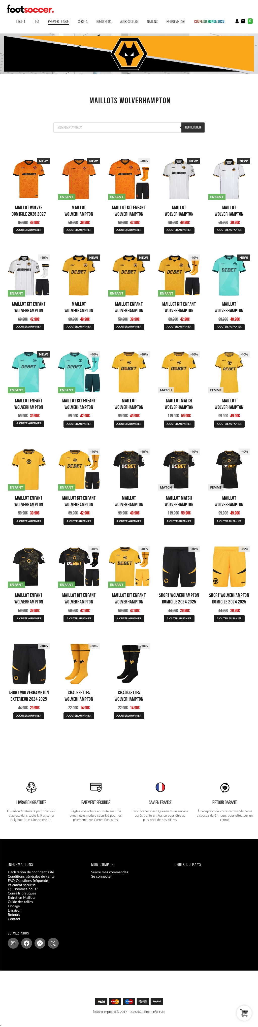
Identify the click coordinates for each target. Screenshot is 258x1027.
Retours (14, 915)
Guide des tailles (20, 902)
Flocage (14, 906)
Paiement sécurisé (22, 885)
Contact (14, 919)
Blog (11, 923)
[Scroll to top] (130, 1003)
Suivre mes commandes (109, 872)
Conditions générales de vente (31, 876)
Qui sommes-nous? (23, 889)
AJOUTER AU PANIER (28, 230)
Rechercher (193, 127)
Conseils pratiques (22, 893)
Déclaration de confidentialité (31, 872)
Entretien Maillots (21, 898)
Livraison (14, 910)
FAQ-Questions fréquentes (28, 881)
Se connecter (101, 876)
